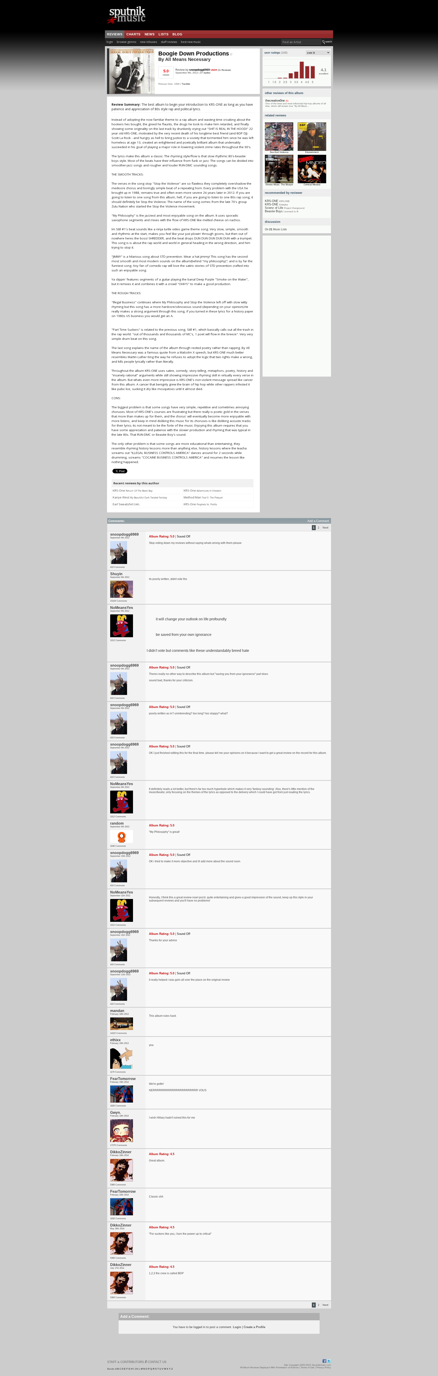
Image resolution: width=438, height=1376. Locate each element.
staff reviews (169, 42)
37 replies (205, 72)
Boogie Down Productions (193, 53)
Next (325, 527)
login (110, 42)
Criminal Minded (312, 184)
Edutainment (312, 152)
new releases (148, 42)
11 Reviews (224, 70)
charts (133, 34)
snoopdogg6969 (199, 69)
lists (163, 34)
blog (177, 34)
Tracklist (186, 84)
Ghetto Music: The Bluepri (279, 184)
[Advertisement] (297, 308)
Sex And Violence (279, 152)
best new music (191, 42)
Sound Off (183, 536)
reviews (114, 34)
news (149, 34)
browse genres (126, 42)
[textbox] (301, 42)
